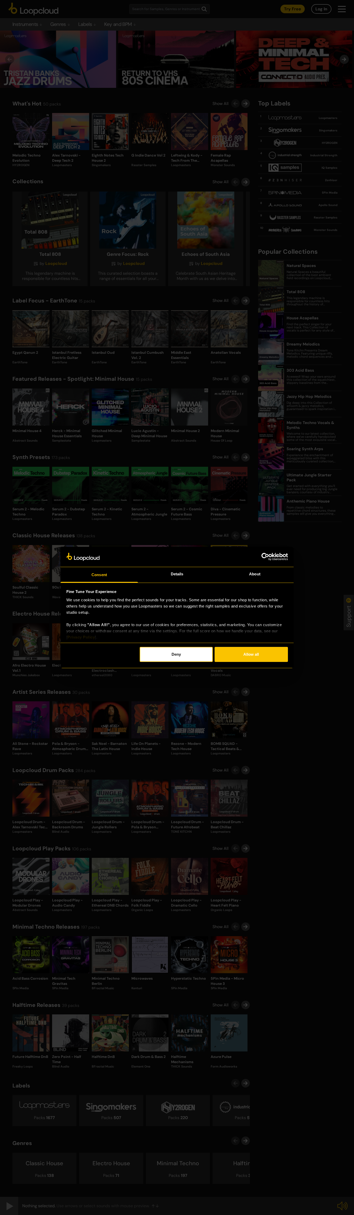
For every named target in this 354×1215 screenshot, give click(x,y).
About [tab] (254, 574)
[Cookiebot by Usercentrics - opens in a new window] (265, 557)
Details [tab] (177, 574)
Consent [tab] (99, 575)
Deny (176, 654)
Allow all (251, 654)
